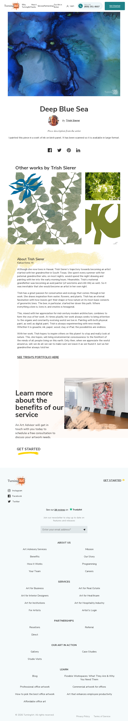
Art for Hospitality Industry (89, 603)
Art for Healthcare (89, 595)
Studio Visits (35, 659)
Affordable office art (35, 701)
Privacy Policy (83, 716)
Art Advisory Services (35, 549)
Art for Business (35, 588)
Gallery (35, 651)
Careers (89, 571)
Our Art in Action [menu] (58, 6)
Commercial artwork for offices (89, 687)
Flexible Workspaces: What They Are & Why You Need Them (89, 677)
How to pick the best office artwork (34, 694)
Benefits (34, 556)
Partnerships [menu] (49, 6)
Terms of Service (102, 716)
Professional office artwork (35, 687)
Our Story (89, 556)
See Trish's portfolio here (38, 357)
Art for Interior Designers (35, 595)
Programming (89, 564)
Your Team (35, 571)
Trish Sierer (73, 120)
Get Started (114, 6)
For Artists (35, 610)
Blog (34, 676)
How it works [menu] (34, 6)
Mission (89, 549)
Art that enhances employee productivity (89, 694)
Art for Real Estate (89, 588)
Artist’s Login (89, 610)
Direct (34, 634)
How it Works (34, 564)
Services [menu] (41, 6)
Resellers (34, 627)
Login (72, 6)
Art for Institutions (35, 603)
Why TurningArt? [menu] (26, 6)
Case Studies (89, 651)
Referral (89, 627)
